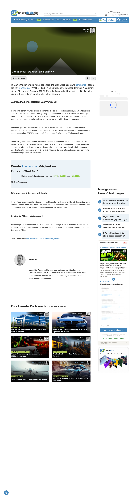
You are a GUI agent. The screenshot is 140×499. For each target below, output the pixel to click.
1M (115, 91)
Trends (33, 20)
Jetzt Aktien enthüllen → (113, 330)
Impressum (114, 342)
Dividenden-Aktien (19, 78)
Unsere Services (85, 20)
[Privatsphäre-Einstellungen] (6, 492)
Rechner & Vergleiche (64, 20)
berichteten (81, 85)
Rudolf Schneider (37, 362)
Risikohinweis (104, 343)
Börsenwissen (48, 20)
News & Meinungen (21, 20)
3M (112, 91)
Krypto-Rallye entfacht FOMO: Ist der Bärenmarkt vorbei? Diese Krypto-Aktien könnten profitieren (113, 266)
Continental (24, 88)
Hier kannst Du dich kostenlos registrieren (43, 238)
